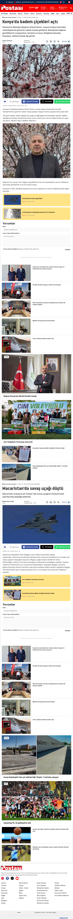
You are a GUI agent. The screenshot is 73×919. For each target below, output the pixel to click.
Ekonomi (39, 13)
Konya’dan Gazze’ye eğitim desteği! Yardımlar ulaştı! (49, 448)
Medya (21, 898)
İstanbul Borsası (42, 890)
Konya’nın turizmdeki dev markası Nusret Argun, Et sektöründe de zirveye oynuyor (48, 268)
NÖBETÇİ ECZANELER (52, 2)
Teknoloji (46, 13)
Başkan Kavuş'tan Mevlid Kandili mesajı (20, 396)
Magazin (63, 13)
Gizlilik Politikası (60, 885)
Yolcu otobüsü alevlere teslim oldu (43, 338)
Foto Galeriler (41, 885)
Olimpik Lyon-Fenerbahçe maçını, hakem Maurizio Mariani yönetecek (51, 848)
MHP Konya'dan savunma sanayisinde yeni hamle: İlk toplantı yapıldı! (49, 303)
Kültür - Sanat (23, 888)
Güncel (20, 13)
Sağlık (53, 13)
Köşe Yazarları (41, 883)
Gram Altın (63, 7)
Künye (57, 883)
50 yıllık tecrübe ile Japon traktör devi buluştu (47, 285)
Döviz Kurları (41, 893)
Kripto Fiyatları (42, 898)
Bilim (20, 893)
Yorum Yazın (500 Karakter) (11, 233)
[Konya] (36, 374)
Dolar (43, 7)
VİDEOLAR (18, 2)
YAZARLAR (10, 2)
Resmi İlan (13, 13)
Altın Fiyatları (41, 895)
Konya (32, 13)
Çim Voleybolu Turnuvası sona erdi (18, 442)
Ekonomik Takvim (43, 900)
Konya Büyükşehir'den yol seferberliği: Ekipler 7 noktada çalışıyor (50, 467)
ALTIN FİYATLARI (40, 2)
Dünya (19, 484)
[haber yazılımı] (64, 918)
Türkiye (26, 13)
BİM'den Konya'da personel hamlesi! (44, 320)
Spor (57, 13)
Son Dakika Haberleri (62, 895)
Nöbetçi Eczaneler (43, 903)
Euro (52, 7)
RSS (19, 912)
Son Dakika (4, 13)
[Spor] (36, 420)
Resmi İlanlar (23, 883)
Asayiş (3, 903)
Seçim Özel (22, 895)
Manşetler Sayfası (43, 888)
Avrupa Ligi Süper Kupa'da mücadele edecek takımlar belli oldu (50, 830)
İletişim (57, 888)
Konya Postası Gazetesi (10, 17)
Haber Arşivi (59, 890)
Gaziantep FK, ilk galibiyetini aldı (17, 823)
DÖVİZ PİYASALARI (29, 2)
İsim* (4, 226)
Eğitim (21, 890)
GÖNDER (67, 249)
